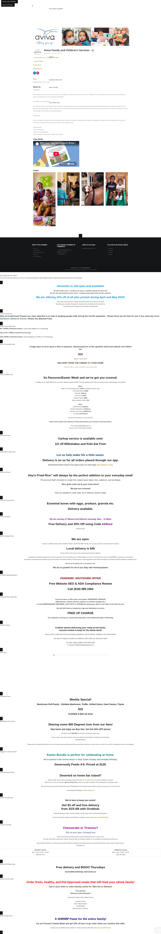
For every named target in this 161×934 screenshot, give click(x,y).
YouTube (110, 252)
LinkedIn (110, 254)
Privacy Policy (36, 250)
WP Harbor (86, 268)
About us (35, 248)
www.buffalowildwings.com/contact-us (80, 872)
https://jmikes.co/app (105, 465)
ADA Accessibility (37, 256)
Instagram (110, 250)
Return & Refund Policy (38, 252)
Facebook (110, 248)
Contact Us (35, 254)
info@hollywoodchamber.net (88, 248)
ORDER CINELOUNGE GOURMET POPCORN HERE (80, 367)
